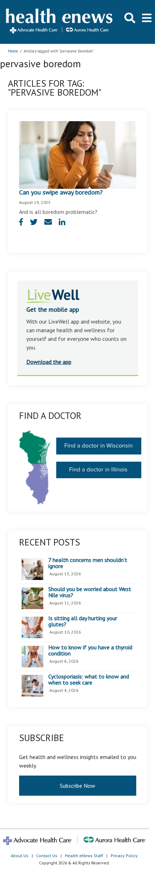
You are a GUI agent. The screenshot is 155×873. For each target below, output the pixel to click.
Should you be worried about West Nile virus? (89, 592)
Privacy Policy (124, 855)
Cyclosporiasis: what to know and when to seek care (88, 679)
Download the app (48, 361)
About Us (19, 855)
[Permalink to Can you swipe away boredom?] (77, 154)
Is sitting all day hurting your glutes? (82, 621)
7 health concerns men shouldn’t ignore (87, 563)
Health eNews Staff (84, 855)
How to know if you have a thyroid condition (90, 650)
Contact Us (46, 855)
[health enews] (60, 22)
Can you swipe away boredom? (61, 192)
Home (13, 51)
